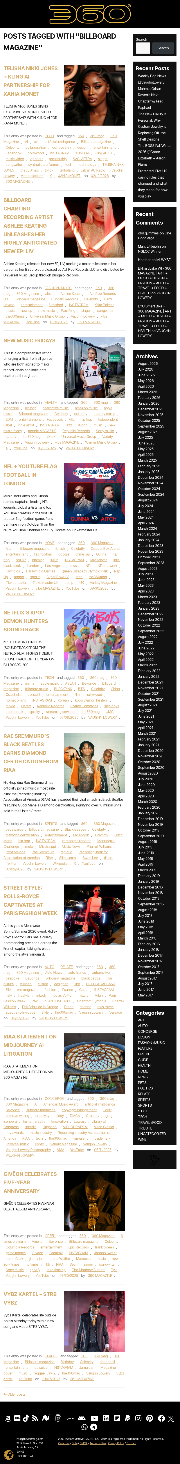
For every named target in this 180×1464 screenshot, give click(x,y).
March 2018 (147, 938)
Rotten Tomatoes (84, 706)
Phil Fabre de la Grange (40, 1007)
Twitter (11, 863)
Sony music (105, 431)
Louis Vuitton (64, 995)
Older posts (16, 1394)
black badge (91, 978)
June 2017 (146, 989)
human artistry (34, 1121)
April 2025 (146, 454)
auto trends (77, 972)
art (36, 141)
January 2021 (148, 745)
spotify (11, 436)
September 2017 (151, 972)
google (63, 554)
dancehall (107, 1362)
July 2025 (145, 437)
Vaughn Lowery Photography (28, 1150)
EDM (9, 419)
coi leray (80, 413)
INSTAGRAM (59, 153)
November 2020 (151, 756)
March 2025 (147, 460)
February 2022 (149, 671)
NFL (89, 565)
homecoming (16, 700)
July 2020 (145, 779)
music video (15, 159)
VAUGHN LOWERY (80, 448)
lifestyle (24, 995)
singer (103, 159)
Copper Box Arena (105, 548)
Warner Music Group (101, 442)
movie (10, 706)
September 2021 (151, 699)
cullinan (26, 984)
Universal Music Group (47, 316)
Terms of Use (98, 1443)
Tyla (114, 1270)
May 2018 (145, 927)
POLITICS (145, 1088)
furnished (56, 305)
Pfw (35, 1001)
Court (107, 1110)
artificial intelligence (60, 141)
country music (104, 413)
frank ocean (104, 1247)
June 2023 (146, 580)
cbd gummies (148, 233)
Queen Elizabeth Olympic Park (84, 571)
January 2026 (149, 403)
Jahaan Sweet (105, 1253)
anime (29, 683)
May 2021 (145, 722)
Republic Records (76, 431)
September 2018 (151, 904)
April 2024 (146, 523)
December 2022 (150, 614)
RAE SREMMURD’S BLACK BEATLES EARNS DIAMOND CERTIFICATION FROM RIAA (31, 753)
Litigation (50, 1127)
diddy (60, 1115)
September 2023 (151, 563)
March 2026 (147, 392)
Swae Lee (90, 857)
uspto (39, 1144)
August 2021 (147, 705)
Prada (69, 1007)
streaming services (60, 711)
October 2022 (149, 625)
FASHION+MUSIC (58, 288)
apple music (50, 683)
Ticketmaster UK (45, 582)
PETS (142, 1082)
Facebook (14, 153)
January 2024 (148, 540)
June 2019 (146, 853)
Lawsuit (80, 1121)
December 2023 (150, 545)
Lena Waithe (60, 1258)
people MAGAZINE (42, 431)
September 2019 (151, 836)
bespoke (12, 978)
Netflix (26, 706)
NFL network (107, 565)
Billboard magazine (96, 141)
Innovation (59, 1121)
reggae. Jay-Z (45, 1373)
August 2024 (148, 500)
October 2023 (149, 557)
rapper (19, 577)
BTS (81, 689)
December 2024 (150, 477)
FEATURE (145, 1048)
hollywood (36, 153)
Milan (99, 995)
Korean (63, 700)
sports (35, 577)
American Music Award (61, 1104)
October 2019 (149, 830)
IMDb (54, 560)
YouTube (33, 322)
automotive (101, 972)
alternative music (56, 408)
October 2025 (149, 420)
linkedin (41, 995)
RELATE (67, 967)
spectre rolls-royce (20, 1012)
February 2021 (149, 739)
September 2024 (151, 494)
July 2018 (145, 915)
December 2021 (150, 682)
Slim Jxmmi (67, 857)
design (82, 147)
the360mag (29, 170)
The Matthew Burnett (88, 1270)
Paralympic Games (40, 571)
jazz (69, 425)
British (60, 548)
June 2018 (146, 921)
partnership (58, 159)
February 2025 (149, 466)
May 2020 (146, 790)
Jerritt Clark (14, 1258)
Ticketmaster (16, 582)
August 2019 (147, 841)
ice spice (41, 1367)
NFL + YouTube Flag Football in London (30, 475)
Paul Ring (68, 310)
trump (69, 582)
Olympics (13, 571)
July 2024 (145, 506)
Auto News (53, 972)
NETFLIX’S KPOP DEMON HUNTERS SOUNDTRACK (26, 621)
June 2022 (146, 648)
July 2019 (145, 847)
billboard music (36, 689)
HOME (49, 543)
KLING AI (82, 153)
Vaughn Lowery (83, 316)
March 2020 (147, 801)
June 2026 (146, 375)
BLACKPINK (63, 689)
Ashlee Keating (72, 293)
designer (61, 984)
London (33, 565)
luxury (84, 995)
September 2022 (151, 631)
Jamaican (86, 1367)
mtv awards (15, 1132)
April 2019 (145, 864)
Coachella (14, 694)
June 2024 (146, 511)
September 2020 (151, 767)
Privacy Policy (116, 1443)
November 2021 (150, 688)
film (77, 694)
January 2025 (148, 472)
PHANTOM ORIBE (57, 1001)
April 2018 (145, 932)
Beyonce (89, 683)
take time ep (56, 1270)
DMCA (75, 1115)
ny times (32, 1264)
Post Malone (15, 852)
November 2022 (150, 619)
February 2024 (149, 534)
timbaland (67, 170)
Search (141, 39)
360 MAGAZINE (18, 181)
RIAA (49, 857)
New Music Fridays (30, 340)
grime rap (83, 554)
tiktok (49, 170)
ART (141, 1020)
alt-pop (30, 408)
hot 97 (21, 560)
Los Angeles (54, 565)
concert (34, 694)
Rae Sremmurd (43, 852)
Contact (131, 1443)
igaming (38, 560)
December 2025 (150, 409)
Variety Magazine (103, 582)
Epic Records (78, 1247)
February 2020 (149, 807)
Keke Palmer (104, 305)
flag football (43, 554)
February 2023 (149, 602)
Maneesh (83, 1258)
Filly (71, 419)
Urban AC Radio (93, 170)
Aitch (10, 548)
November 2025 (150, 415)
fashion (50, 989)
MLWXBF (164, 260)
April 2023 (146, 591)
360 (81, 136)
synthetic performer (43, 164)
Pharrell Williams (99, 846)
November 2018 (150, 892)
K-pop (83, 425)
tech (68, 164)
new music (46, 310)
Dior (77, 984)
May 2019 (145, 858)
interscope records (76, 841)
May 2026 (146, 380)
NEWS (143, 1077)
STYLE (143, 1111)
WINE (142, 1139)
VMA (60, 1150)
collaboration (35, 147)
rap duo (66, 852)
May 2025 (146, 449)
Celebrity (12, 147)
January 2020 (149, 813)
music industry (41, 1132)
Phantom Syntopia (91, 1001)
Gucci (83, 989)
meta (29, 846)
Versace (115, 1012)
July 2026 (145, 369)
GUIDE (143, 1060)
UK (81, 582)
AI (26, 141)
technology (87, 164)
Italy (9, 995)
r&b (47, 1264)
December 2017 (150, 955)
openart (36, 159)
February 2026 (149, 397)
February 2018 (149, 944)
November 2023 (150, 551)
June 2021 (146, 716)
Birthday (67, 1362)
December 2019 (150, 819)
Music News (71, 846)
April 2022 (146, 659)
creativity (42, 1115)
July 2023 (145, 574)
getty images (16, 1253)
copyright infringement (79, 1110)
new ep (26, 310)
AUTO (49, 967)
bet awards (14, 829)
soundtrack (14, 711)
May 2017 (145, 995)
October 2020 (149, 762)
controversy (61, 147)
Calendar (64, 1443)
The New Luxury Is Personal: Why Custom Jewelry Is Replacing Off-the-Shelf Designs (152, 126)
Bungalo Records (64, 299)
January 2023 (148, 608)
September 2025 (151, 426)
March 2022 (147, 665)
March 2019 (147, 870)
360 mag (97, 136)
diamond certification (22, 835)
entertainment (105, 147)
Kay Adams (98, 560)
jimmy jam (37, 1258)
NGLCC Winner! (150, 251)
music (10, 310)
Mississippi (47, 846)
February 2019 (149, 876)
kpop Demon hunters (91, 700)
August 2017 (147, 978)
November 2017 (150, 961)
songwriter (14, 164)
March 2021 (147, 733)
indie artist (26, 425)
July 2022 (145, 642)
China (115, 689)
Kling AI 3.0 (103, 153)
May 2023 (146, 585)
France (67, 989)
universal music (17, 1144)
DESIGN (144, 1037)
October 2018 (149, 898)
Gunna (101, 554)
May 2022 (146, 654)
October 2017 (148, 967)
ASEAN (70, 683)
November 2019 (150, 824)
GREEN (50, 1236)
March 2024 (147, 528)
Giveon (37, 1253)
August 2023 (148, 568)
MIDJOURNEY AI (75, 1127)
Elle (8, 989)
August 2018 (147, 910)
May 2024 (146, 517)
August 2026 (148, 363)
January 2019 (148, 881)
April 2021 (145, 728)
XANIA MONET (69, 176)
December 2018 (150, 887)
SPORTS (145, 1105)
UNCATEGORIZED (152, 1133)
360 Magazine (27, 293)
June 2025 (146, 443)
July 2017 (145, 983)
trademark (102, 1138)
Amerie (37, 1241)
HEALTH (51, 402)
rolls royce (105, 1007)
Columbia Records (20, 1247)
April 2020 (146, 796)
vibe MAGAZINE (67, 442)
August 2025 (148, 432)
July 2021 (145, 710)
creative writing (17, 1115)
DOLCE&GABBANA (100, 984)
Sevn (73, 1264)
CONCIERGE (54, 1098)
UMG (110, 711)
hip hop (86, 419)
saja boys (111, 706)
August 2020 (148, 773)
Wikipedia (60, 863)
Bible (74, 1443)
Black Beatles (75, 829)
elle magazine (27, 989)
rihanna (85, 1007)
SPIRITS (51, 823)
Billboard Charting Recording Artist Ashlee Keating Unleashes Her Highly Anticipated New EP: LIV (30, 225)
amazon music (86, 408)
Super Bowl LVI (58, 577)
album (49, 293)
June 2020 (146, 784)
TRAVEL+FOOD (150, 1122)
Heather (144, 260)
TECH (49, 136)
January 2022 (148, 676)
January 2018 (148, 949)
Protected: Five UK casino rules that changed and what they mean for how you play (152, 183)
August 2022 (148, 636)
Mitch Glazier (104, 1127)
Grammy (101, 835)
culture (43, 984)
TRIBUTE (145, 1128)
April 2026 (146, 386)
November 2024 (150, 483)
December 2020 (151, 750)
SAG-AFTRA (82, 159)
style (45, 1012)
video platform (32, 176)
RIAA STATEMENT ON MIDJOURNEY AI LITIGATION (30, 1045)
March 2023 (147, 597)
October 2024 (149, 488)
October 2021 (148, 693)
